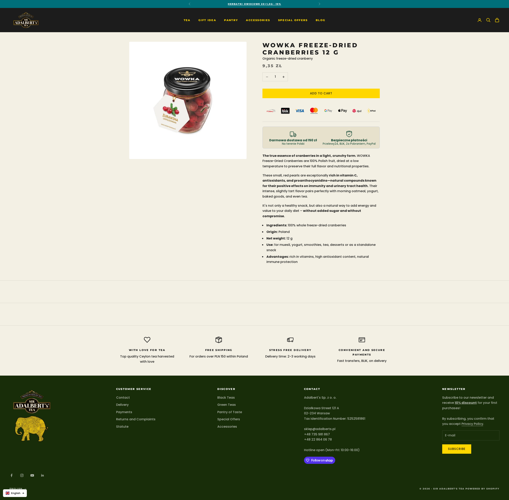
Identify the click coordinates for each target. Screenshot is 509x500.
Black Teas (226, 397)
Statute (122, 426)
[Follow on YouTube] (32, 475)
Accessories (258, 20)
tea (187, 20)
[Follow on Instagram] (22, 475)
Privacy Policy (472, 424)
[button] (15, 493)
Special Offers (293, 20)
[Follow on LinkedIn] (43, 475)
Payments (124, 412)
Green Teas (226, 404)
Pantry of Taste (229, 412)
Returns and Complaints (135, 419)
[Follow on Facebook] (12, 475)
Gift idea (207, 20)
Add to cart (321, 93)
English (16, 488)
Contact (123, 397)
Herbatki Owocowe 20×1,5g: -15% (254, 4)
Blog (320, 20)
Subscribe (456, 449)
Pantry (231, 20)
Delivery (122, 404)
